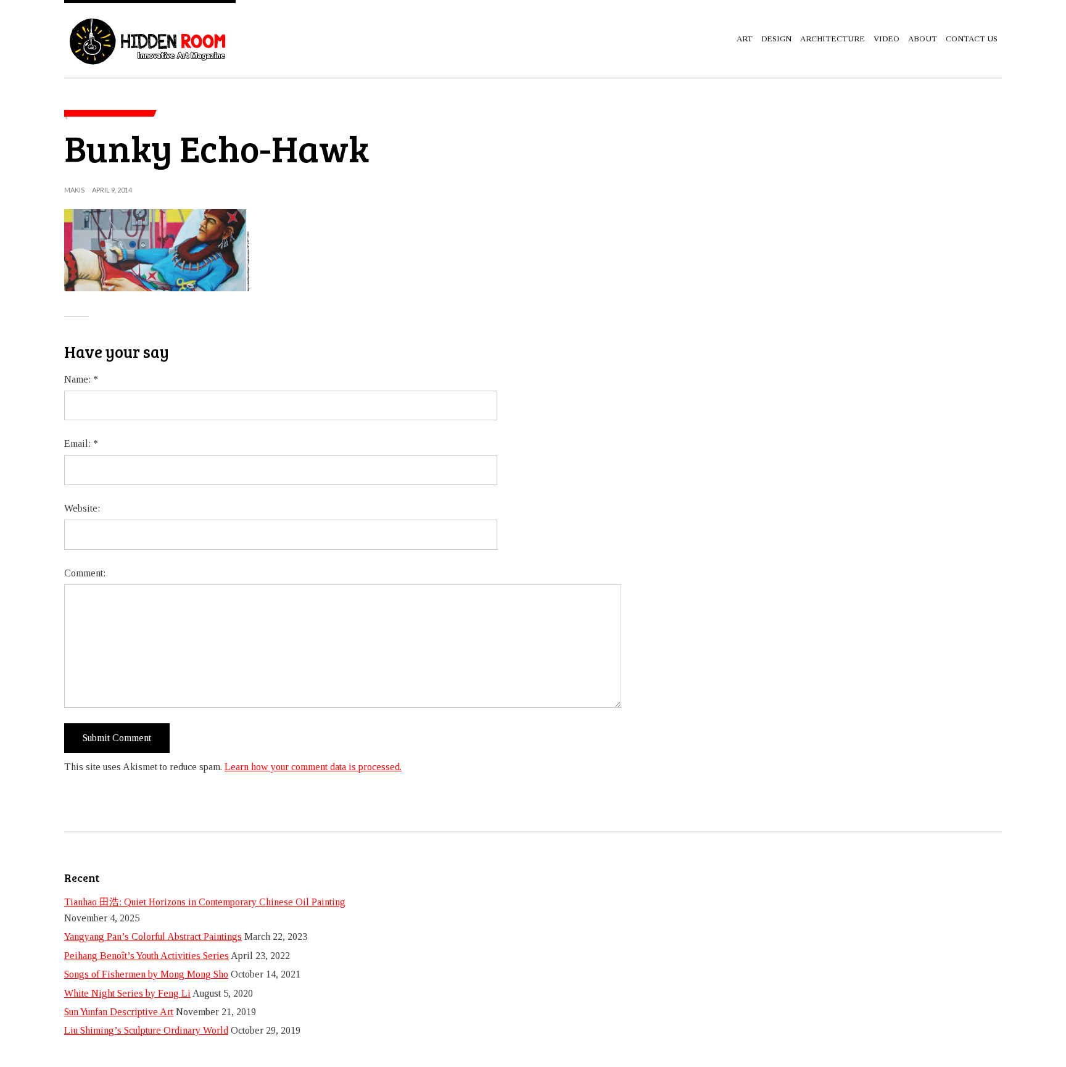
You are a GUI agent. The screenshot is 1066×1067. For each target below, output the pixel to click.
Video (886, 38)
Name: (81, 379)
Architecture (832, 38)
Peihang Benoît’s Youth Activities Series (146, 955)
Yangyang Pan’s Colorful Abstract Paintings (153, 936)
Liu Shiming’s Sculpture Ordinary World (146, 1030)
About (922, 38)
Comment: (84, 573)
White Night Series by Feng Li (127, 993)
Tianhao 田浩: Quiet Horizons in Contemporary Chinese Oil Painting (204, 902)
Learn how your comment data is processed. (313, 767)
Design (776, 38)
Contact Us (972, 38)
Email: (81, 443)
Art (745, 38)
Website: (82, 508)
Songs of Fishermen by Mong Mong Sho (146, 974)
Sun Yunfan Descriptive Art (118, 1012)
